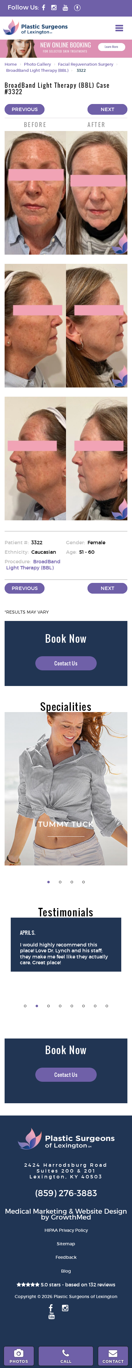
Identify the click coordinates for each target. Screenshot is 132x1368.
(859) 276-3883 (66, 1193)
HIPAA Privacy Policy (66, 1230)
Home (11, 64)
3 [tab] (72, 882)
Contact (113, 1361)
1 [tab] (48, 882)
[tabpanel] (66, 788)
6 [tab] (83, 1006)
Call (66, 1361)
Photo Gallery (37, 64)
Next (107, 109)
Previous (25, 109)
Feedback (66, 1257)
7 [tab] (95, 1006)
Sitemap (66, 1244)
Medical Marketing (36, 1211)
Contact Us (66, 663)
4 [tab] (83, 882)
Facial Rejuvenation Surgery (85, 64)
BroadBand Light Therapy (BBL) (37, 70)
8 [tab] (107, 1006)
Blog (66, 1271)
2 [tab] (60, 882)
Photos (19, 1361)
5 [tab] (72, 1006)
